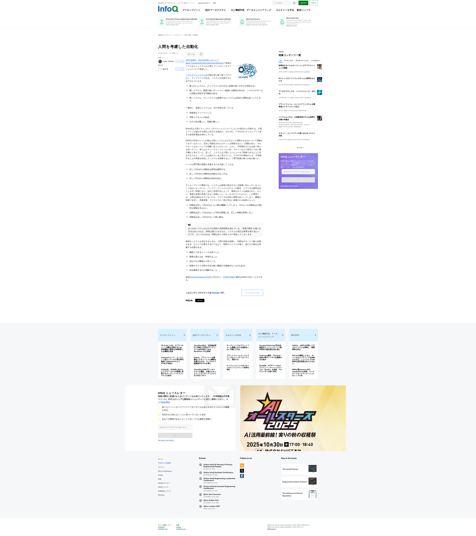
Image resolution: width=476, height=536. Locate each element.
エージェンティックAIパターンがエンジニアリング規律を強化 (238, 367)
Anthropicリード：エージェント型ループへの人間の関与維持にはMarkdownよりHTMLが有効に (172, 360)
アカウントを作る (164, 463)
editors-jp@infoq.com (181, 528)
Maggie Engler (297, 124)
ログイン (161, 467)
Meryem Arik (298, 122)
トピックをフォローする (252, 293)
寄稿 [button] (214, 3)
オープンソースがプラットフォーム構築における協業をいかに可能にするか (238, 347)
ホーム (160, 459)
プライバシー (271, 529)
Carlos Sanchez (168, 61)
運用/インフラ (304, 10)
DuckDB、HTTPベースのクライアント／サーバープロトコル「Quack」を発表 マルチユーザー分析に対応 (270, 368)
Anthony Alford (285, 122)
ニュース (177, 35)
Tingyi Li (307, 124)
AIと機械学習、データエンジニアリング (251, 10)
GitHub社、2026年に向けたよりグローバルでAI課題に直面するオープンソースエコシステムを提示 (172, 372)
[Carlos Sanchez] (160, 61)
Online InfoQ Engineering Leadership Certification (219, 479)
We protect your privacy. (289, 186)
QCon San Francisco (212, 494)
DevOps (216, 293)
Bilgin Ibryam (284, 85)
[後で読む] (201, 54)
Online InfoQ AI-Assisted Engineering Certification (219, 487)
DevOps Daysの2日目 (201, 277)
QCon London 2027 (212, 506)
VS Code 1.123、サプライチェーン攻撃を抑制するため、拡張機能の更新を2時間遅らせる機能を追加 (172, 348)
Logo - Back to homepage (168, 9)
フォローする (180, 61)
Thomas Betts (284, 97)
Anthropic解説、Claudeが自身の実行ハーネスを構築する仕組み (270, 357)
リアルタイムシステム (196, 75)
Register (303, 3)
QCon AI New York (211, 500)
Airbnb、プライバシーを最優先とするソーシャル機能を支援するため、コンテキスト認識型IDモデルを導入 (205, 360)
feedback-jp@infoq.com (162, 528)
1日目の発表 (228, 277)
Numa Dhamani (284, 124)
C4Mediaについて (164, 491)
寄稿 (159, 479)
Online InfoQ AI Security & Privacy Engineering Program (218, 465)
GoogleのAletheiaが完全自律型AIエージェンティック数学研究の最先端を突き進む (270, 347)
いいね (192, 54)
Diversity (161, 495)
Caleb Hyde (283, 139)
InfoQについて (163, 487)
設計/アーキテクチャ (215, 10)
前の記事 (299, 147)
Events (160, 475)
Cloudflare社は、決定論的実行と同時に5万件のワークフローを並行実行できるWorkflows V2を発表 (205, 348)
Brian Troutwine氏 (194, 63)
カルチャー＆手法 (285, 10)
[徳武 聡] (160, 69)
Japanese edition (203, 3)
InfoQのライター (164, 483)
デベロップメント (191, 10)
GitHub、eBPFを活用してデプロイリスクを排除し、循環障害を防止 (303, 347)
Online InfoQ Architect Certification (218, 472)
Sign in (314, 3)
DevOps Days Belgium (214, 63)
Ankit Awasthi (284, 72)
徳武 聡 (165, 69)
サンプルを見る (298, 167)
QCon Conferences (165, 471)
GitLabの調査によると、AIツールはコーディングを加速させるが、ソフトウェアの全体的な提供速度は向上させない (303, 359)
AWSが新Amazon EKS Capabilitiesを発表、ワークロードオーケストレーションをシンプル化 (303, 372)
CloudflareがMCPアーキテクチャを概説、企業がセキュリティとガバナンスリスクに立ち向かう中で (205, 372)
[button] (298, 179)
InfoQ (281, 110)
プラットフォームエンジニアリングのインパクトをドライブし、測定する (238, 357)
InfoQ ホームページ (164, 35)
